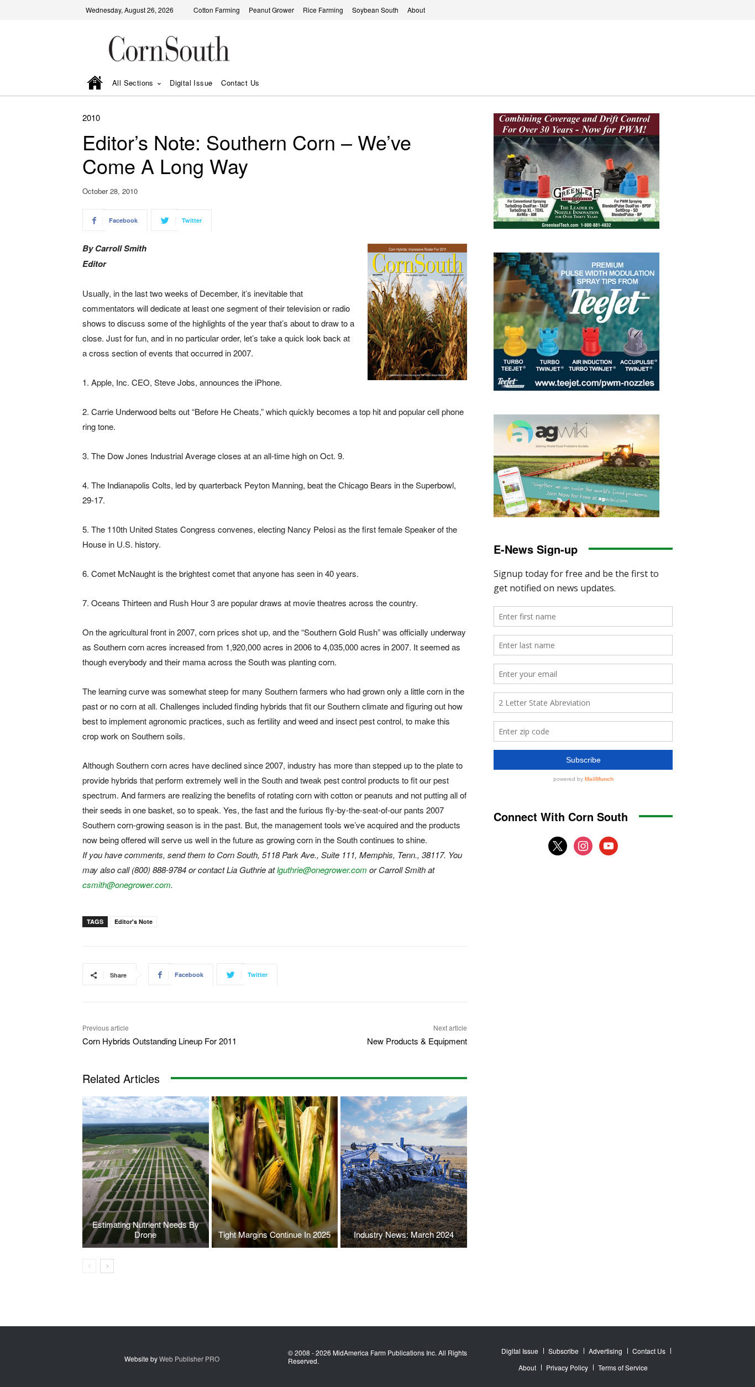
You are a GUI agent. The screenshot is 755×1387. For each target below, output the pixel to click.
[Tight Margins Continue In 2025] (275, 1172)
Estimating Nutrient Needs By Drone (145, 1229)
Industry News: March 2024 (404, 1234)
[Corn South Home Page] (95, 83)
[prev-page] (89, 1266)
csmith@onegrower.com (126, 884)
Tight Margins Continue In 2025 (274, 1234)
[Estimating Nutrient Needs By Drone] (145, 1172)
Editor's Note (133, 921)
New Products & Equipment (417, 1041)
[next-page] (107, 1266)
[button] (649, 84)
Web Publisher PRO (189, 1358)
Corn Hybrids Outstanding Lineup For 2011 (159, 1041)
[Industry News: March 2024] (403, 1172)
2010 (91, 117)
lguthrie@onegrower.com (322, 869)
